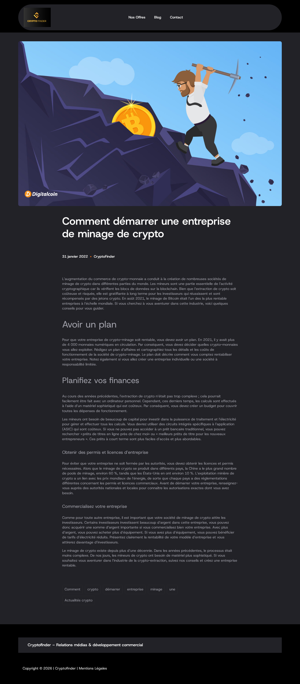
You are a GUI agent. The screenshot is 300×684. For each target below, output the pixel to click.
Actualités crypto (78, 600)
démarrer (112, 589)
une (172, 589)
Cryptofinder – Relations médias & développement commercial (85, 645)
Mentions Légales (93, 668)
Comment (72, 589)
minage (156, 589)
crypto (92, 589)
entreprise (135, 589)
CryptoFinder (104, 256)
